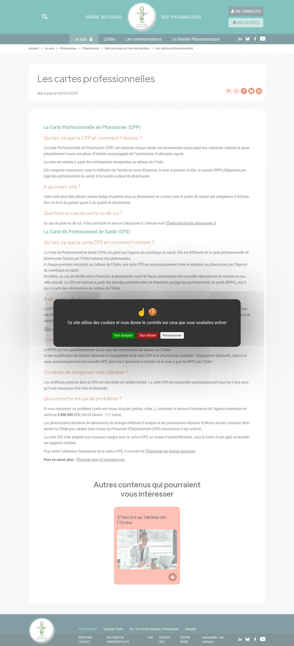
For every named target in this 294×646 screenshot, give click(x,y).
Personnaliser (172, 335)
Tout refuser (147, 335)
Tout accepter (123, 335)
